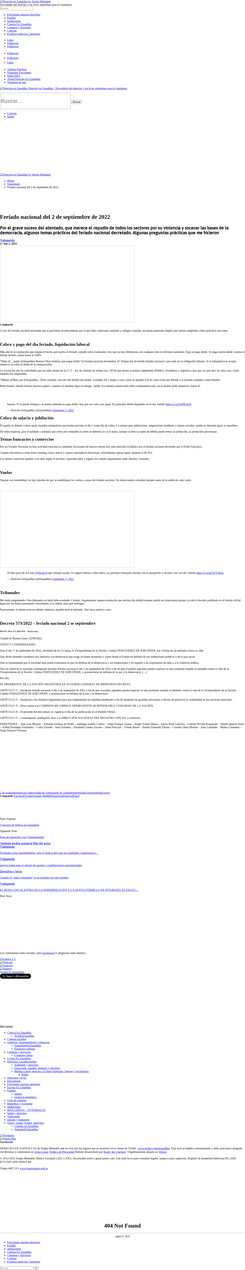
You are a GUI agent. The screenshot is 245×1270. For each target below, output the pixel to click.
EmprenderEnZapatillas (27, 1045)
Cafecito (12, 30)
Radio (10, 116)
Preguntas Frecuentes (19, 72)
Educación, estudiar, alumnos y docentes (37, 1068)
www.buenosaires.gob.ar (34, 1168)
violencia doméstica (25, 1097)
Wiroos (163, 1151)
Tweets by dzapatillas (12, 971)
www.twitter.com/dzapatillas (154, 1148)
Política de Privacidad (62, 1151)
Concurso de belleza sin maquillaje (19, 824)
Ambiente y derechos (26, 1064)
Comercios (32, 792)
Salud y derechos (17, 1113)
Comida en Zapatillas (26, 1126)
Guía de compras (16, 1100)
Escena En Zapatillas (19, 1087)
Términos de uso (16, 82)
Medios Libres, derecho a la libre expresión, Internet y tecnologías (51, 1071)
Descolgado (14, 1081)
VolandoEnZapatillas (26, 1129)
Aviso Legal (41, 1151)
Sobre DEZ (13, 75)
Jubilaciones (14, 21)
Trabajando (7, 240)
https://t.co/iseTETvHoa (209, 572)
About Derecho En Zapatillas (23, 79)
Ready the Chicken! (114, 1151)
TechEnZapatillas (24, 1035)
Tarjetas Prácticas (17, 69)
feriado (74, 792)
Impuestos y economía (19, 1103)
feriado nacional (87, 792)
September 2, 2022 (63, 410)
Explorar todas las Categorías (23, 33)
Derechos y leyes (11, 871)
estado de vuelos (61, 792)
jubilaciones (103, 792)
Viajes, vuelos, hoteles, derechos (25, 1122)
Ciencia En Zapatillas (19, 24)
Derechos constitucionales (22, 1061)
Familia (11, 17)
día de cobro (45, 792)
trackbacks (49, 953)
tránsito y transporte (18, 1119)
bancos (22, 792)
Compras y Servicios (19, 27)
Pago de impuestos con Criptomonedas (22, 837)
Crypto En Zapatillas (19, 1058)
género (18, 1093)
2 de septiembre (9, 792)
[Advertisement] (122, 146)
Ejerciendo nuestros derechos (23, 14)
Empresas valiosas (24, 1048)
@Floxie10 (41, 572)
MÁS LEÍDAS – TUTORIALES (26, 1110)
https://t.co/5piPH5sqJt (178, 404)
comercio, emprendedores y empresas (28, 1042)
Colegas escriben (16, 1039)
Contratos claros (23, 1055)
